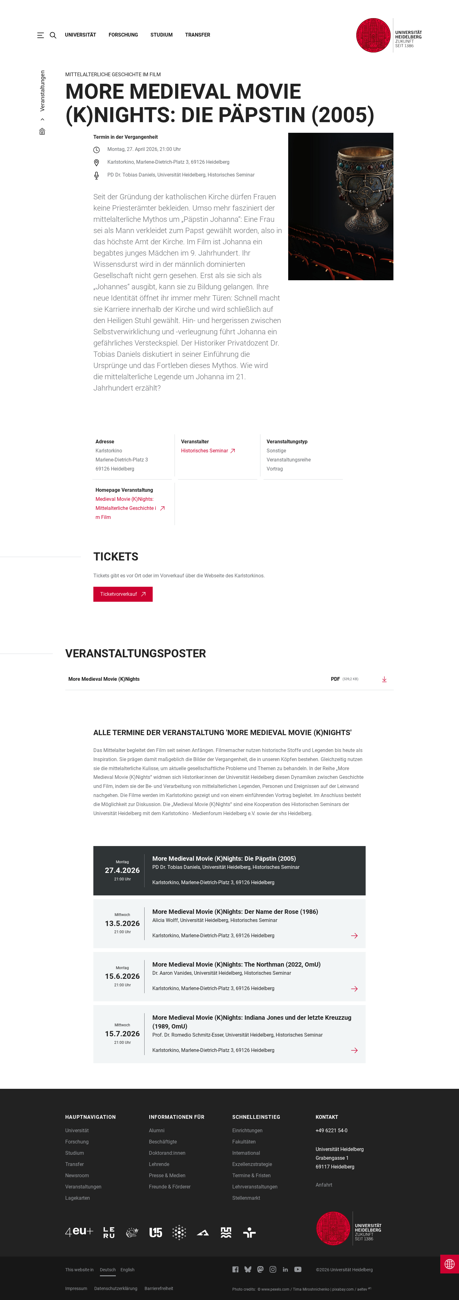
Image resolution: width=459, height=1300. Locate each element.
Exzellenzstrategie (252, 1164)
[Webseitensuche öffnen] (56, 35)
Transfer (197, 35)
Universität (80, 35)
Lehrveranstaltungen (255, 1187)
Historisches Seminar (204, 451)
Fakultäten (244, 1142)
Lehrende (159, 1164)
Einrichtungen (247, 1130)
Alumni (157, 1130)
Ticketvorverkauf (118, 594)
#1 (370, 1288)
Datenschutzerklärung (115, 1288)
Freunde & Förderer (169, 1187)
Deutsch (108, 1269)
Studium (162, 35)
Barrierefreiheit (159, 1288)
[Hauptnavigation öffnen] (43, 35)
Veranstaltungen (83, 1187)
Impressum (76, 1288)
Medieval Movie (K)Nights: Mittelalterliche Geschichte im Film (126, 508)
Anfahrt (324, 1185)
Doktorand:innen (167, 1153)
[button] (104, 1117)
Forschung (123, 35)
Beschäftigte (163, 1142)
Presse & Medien (167, 1175)
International (246, 1153)
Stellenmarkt (246, 1198)
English (128, 1269)
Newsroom (77, 1175)
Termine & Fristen (251, 1175)
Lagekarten (77, 1198)
